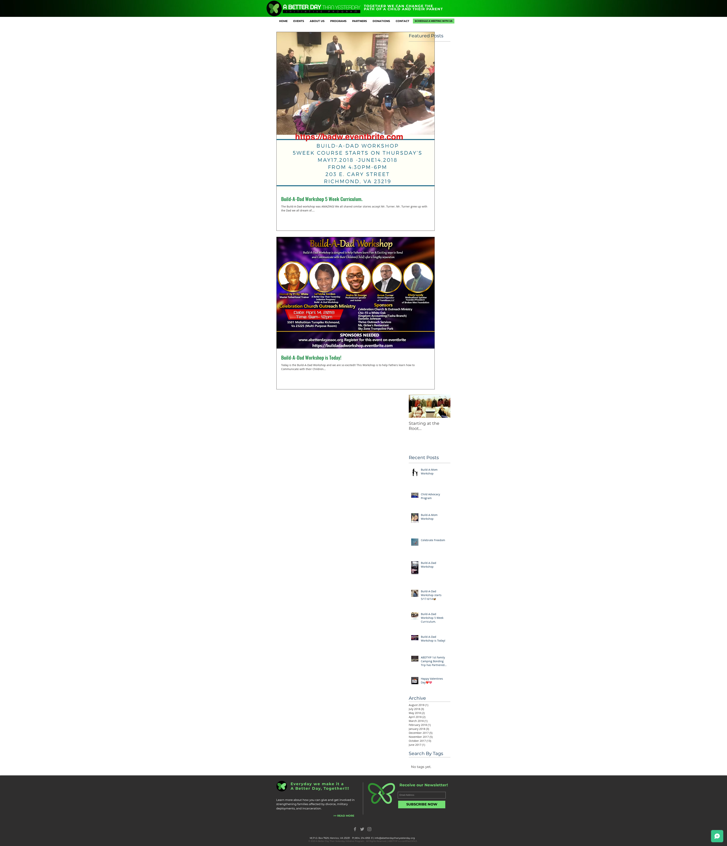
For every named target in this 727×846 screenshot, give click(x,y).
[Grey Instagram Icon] (369, 829)
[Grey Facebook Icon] (355, 829)
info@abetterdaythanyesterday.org (395, 838)
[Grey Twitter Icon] (362, 829)
